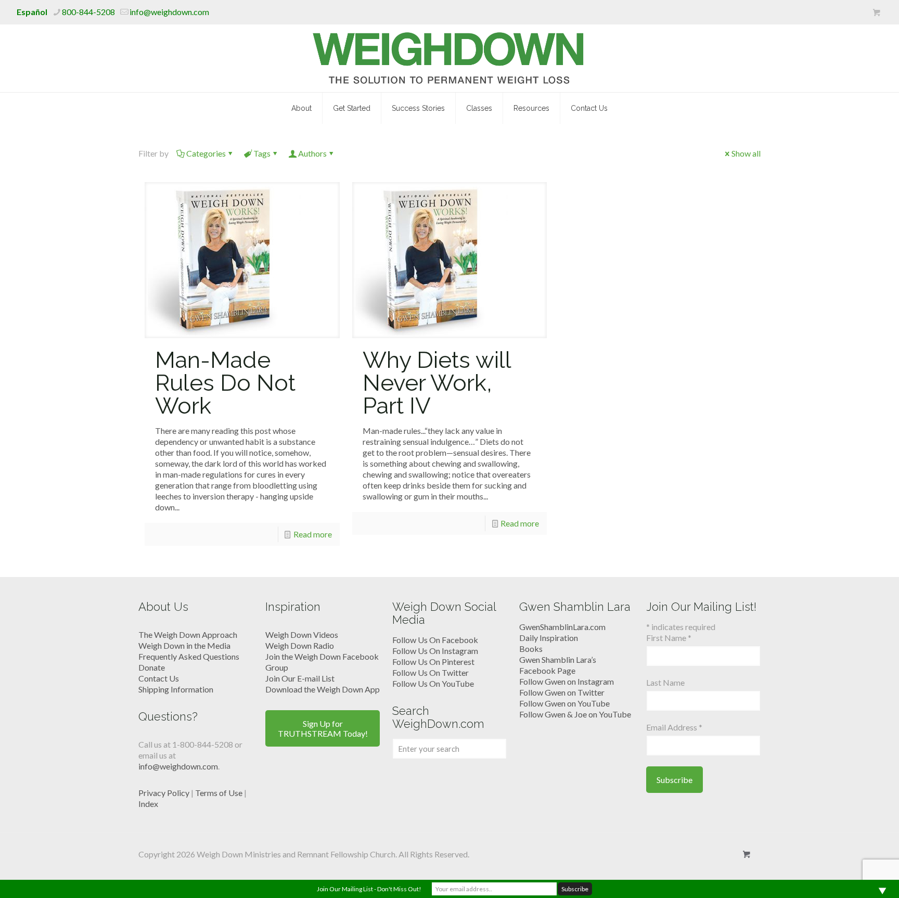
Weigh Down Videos (301, 634)
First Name (668, 638)
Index (148, 804)
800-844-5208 (88, 12)
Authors (312, 153)
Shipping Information (175, 689)
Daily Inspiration (548, 638)
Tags (262, 153)
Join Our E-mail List (300, 678)
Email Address (674, 727)
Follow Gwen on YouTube (564, 703)
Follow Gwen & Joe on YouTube (575, 714)
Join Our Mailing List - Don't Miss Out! (369, 889)
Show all (746, 153)
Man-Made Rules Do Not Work (225, 383)
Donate (151, 667)
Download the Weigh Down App (322, 689)
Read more (312, 534)
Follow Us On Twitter (430, 672)
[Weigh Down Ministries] (450, 58)
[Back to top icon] (849, 877)
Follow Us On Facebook (435, 640)
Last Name (665, 682)
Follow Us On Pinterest (433, 661)
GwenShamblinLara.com (562, 627)
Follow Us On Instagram (435, 651)
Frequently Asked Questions (188, 656)
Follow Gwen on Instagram (566, 681)
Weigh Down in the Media (184, 645)
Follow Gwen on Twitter (562, 692)
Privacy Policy (163, 793)
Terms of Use (218, 793)
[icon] (876, 12)
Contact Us (158, 678)
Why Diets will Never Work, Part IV (437, 383)
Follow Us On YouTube (433, 683)
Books (531, 648)
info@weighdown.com (169, 12)
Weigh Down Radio (299, 645)
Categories (206, 153)
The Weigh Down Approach (187, 634)
